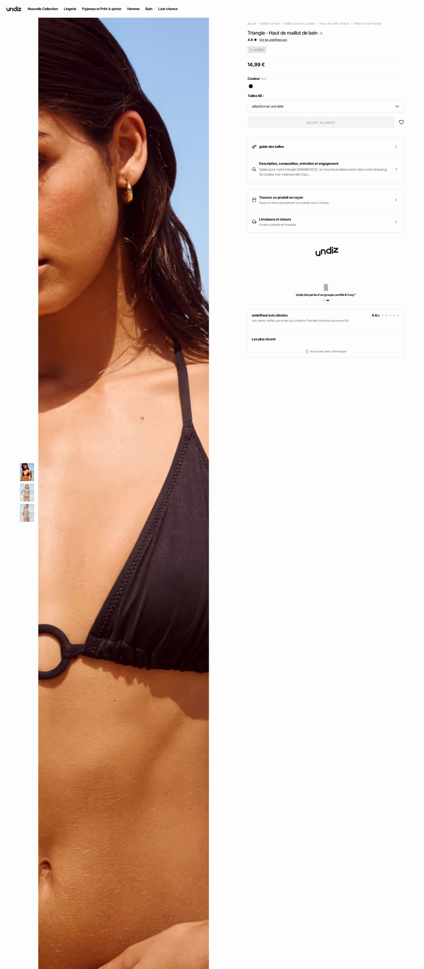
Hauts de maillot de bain (334, 23)
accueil (252, 23)
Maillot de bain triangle (367, 23)
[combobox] (326, 106)
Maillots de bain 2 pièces (299, 23)
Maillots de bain (270, 23)
